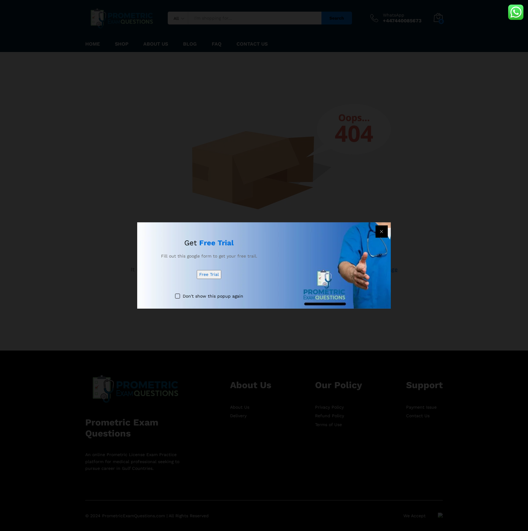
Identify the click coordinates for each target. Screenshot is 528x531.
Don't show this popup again (213, 296)
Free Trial (209, 274)
